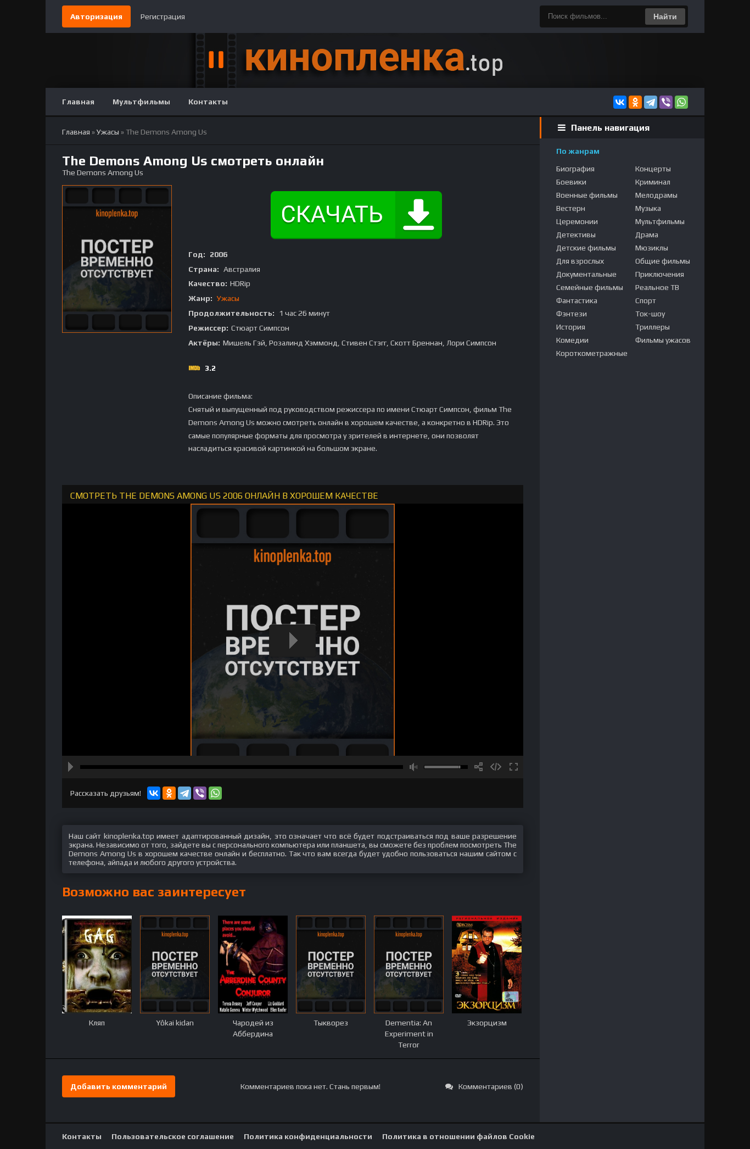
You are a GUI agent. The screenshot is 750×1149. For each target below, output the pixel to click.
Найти (665, 16)
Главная (78, 101)
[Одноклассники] (635, 102)
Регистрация (163, 16)
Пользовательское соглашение (172, 1136)
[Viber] (666, 102)
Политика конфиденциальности (308, 1136)
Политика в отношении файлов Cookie (458, 1136)
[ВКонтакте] (619, 102)
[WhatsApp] (681, 102)
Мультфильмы (141, 101)
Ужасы (228, 298)
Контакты (208, 101)
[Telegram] (650, 102)
